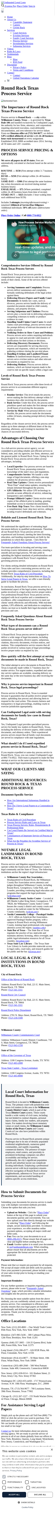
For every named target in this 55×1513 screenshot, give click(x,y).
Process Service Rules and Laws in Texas (26, 822)
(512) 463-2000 (15, 1063)
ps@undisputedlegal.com (21, 1247)
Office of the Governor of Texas (16, 1055)
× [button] (52, 1450)
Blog (9, 57)
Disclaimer (12, 64)
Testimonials (13, 54)
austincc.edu (39, 927)
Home (10, 17)
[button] (27, 1502)
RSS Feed (17, 62)
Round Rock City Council (13, 995)
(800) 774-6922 (34, 215)
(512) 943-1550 (15, 1045)
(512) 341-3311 (15, 990)
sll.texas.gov (34, 951)
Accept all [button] (14, 1494)
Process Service (20, 41)
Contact (10, 72)
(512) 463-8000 (15, 1075)
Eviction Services (21, 35)
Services (11, 30)
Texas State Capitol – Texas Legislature (19, 1068)
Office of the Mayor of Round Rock (18, 979)
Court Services (20, 33)
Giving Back (19, 27)
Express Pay (10, 6)
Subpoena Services (22, 46)
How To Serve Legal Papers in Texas (26, 577)
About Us (11, 19)
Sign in (31, 6)
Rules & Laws (13, 51)
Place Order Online (10, 215)
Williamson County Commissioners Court (20, 1035)
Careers (16, 25)
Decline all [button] (40, 1494)
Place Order (22, 6)
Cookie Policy (27, 1507)
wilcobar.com (14, 895)
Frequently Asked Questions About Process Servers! (25, 542)
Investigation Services (23, 43)
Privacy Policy (19, 67)
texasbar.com (23, 941)
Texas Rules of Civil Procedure (28, 573)
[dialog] (27, 1480)
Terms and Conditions (23, 70)
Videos (10, 49)
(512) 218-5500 (15, 1018)
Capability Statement (22, 22)
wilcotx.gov (32, 911)
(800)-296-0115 (14, 1239)
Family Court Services (23, 38)
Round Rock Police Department (16, 1010)
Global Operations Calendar (26, 78)
